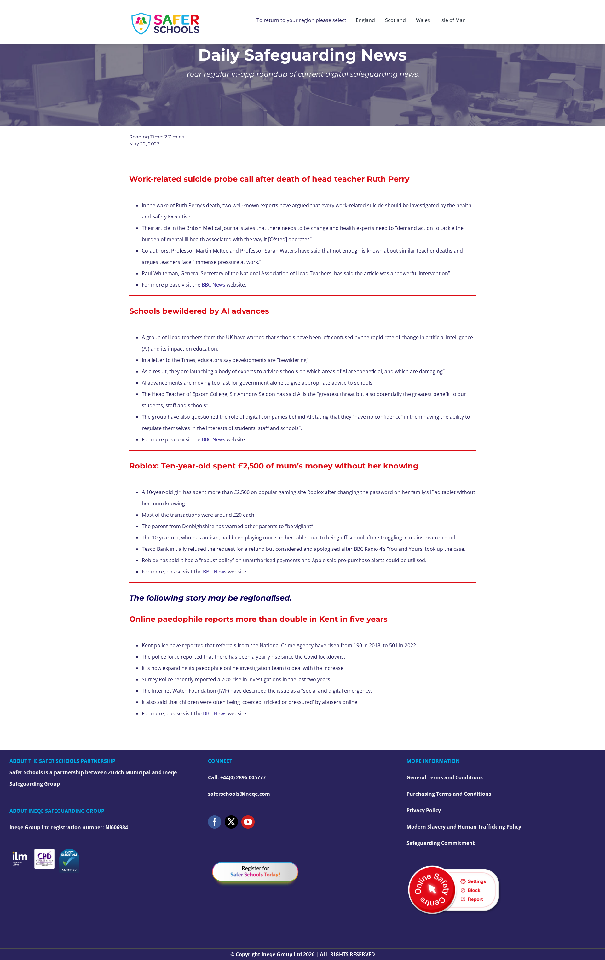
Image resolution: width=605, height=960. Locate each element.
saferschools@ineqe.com (239, 793)
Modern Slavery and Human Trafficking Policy (463, 826)
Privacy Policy (423, 810)
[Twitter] (231, 822)
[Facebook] (214, 822)
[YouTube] (248, 822)
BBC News (213, 284)
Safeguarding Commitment (440, 843)
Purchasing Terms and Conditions (448, 793)
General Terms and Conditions (444, 777)
